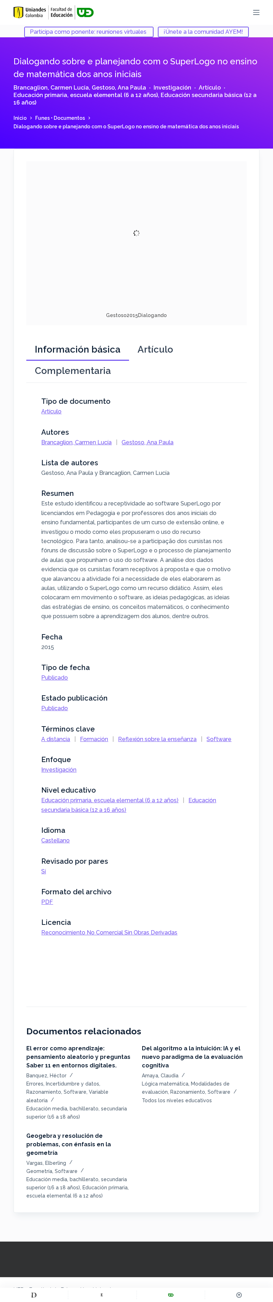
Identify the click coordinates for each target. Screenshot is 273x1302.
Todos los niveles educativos (177, 1100)
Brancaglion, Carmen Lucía (51, 87)
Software (219, 739)
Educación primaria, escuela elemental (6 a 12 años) (86, 95)
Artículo (210, 87)
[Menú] (256, 12)
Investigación (172, 87)
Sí (43, 871)
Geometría (39, 1171)
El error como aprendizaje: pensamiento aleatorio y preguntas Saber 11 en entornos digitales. (78, 1057)
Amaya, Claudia (160, 1075)
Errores (34, 1084)
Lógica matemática (165, 1084)
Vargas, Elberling (46, 1163)
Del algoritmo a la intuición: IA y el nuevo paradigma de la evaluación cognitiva (192, 1057)
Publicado (54, 677)
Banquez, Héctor (46, 1075)
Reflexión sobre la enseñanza (157, 739)
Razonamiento (43, 1092)
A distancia (55, 739)
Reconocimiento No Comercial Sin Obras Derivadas (109, 932)
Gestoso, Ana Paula (119, 87)
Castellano (55, 840)
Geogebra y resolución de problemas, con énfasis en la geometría (68, 1144)
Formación (94, 739)
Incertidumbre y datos (72, 1084)
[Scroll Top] (239, 1295)
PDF (47, 902)
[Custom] (33, 1295)
